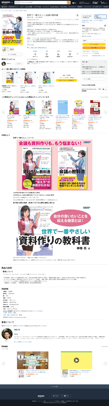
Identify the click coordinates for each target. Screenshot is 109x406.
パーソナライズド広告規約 (53, 401)
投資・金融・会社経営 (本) (10, 315)
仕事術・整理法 (23, 10)
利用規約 (34, 401)
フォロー (19, 63)
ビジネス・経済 (7, 10)
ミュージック (87, 6)
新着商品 (79, 6)
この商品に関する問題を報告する (38, 47)
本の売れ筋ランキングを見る (34, 311)
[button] (4, 6)
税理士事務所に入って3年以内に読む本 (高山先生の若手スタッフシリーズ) (80, 371)
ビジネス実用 (15, 10)
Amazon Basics (54, 6)
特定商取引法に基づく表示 (72, 401)
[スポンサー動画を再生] (76, 360)
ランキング (46, 6)
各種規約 (63, 401)
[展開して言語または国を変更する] (61, 396)
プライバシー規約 (42, 401)
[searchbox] (43, 2)
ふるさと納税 (28, 6)
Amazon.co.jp (95, 51)
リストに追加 (86, 79)
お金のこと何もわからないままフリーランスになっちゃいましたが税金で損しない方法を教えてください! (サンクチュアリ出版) (36, 371)
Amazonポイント (13, 6)
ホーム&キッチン (97, 6)
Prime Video (63, 6)
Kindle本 (106, 6)
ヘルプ (21, 6)
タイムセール (72, 6)
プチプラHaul (37, 6)
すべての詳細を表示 (32, 59)
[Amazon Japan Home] (41, 396)
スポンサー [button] (4, 348)
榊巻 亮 (29, 17)
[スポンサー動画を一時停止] (46, 364)
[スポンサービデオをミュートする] (46, 367)
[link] (6, 91)
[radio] (87, 17)
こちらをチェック (35, 63)
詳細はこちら (97, 33)
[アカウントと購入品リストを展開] (90, 3)
